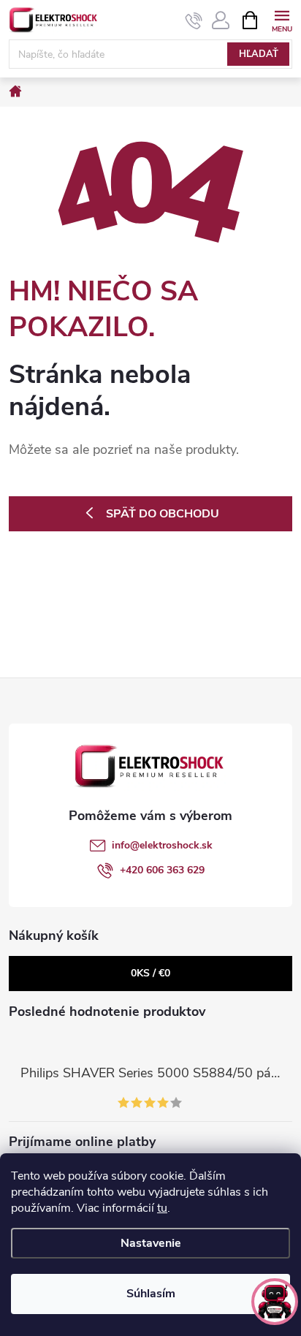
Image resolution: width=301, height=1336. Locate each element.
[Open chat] (274, 1301)
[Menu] (281, 19)
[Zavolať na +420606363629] (194, 20)
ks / (150, 973)
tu (162, 1208)
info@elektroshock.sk (162, 845)
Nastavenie (151, 1243)
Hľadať (258, 54)
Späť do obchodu (162, 514)
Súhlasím (150, 1294)
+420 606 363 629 (162, 870)
